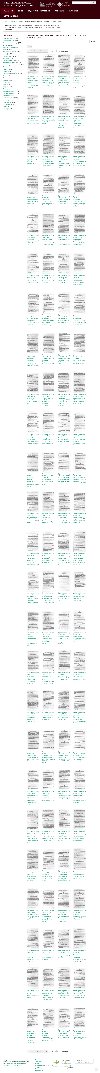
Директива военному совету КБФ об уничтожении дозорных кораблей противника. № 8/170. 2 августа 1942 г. (79, 319)
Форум (5, 87)
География (6, 54)
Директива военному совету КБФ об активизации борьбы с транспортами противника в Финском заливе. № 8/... (64, 241)
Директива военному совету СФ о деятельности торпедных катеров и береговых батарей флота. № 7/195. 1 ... (48, 518)
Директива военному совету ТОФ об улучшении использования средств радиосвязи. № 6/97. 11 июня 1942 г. (48, 916)
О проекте (59, 11)
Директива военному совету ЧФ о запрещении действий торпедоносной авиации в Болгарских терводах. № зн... (33, 1036)
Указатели (8, 11)
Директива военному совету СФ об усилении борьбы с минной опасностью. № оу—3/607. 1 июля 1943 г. (33, 756)
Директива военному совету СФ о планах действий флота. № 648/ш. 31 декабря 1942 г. (64, 596)
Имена (5, 49)
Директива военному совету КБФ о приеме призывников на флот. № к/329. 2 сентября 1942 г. (64, 199)
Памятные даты (7, 56)
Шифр (5, 69)
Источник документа (9, 91)
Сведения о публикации (10, 73)
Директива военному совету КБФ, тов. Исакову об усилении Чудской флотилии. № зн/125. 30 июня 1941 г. (64, 438)
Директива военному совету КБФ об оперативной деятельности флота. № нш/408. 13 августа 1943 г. (79, 279)
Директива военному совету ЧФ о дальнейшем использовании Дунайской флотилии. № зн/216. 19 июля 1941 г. (79, 955)
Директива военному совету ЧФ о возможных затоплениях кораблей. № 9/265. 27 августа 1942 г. (48, 954)
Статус (5, 82)
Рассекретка (7, 109)
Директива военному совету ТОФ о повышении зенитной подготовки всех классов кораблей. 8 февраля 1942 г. (79, 835)
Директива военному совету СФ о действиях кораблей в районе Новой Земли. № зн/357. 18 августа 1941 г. (33, 518)
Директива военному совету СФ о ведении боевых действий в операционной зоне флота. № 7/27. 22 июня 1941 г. (64, 478)
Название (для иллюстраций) (11, 65)
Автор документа (8, 60)
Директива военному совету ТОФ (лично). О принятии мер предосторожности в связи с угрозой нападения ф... (79, 756)
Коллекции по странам (10, 51)
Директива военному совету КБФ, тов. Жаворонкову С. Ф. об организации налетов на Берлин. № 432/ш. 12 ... (79, 398)
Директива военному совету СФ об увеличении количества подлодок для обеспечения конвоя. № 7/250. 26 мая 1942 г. (79, 718)
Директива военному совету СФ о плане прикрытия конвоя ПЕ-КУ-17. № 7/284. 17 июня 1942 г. (79, 596)
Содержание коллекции (39, 11)
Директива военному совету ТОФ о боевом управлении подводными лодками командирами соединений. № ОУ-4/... (33, 798)
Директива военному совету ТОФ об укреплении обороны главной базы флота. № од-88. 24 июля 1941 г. (33, 915)
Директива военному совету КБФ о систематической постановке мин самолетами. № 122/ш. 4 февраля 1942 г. (48, 240)
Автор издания (7, 95)
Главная (5, 21)
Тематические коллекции (10, 43)
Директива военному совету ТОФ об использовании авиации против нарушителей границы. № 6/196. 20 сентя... (64, 876)
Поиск (20, 11)
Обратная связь (11, 16)
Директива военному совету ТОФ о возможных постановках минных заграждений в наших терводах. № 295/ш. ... (48, 797)
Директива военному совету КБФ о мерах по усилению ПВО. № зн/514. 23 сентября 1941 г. (33, 159)
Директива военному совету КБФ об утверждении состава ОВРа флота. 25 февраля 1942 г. (33, 398)
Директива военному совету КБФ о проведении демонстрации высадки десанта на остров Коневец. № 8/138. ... (79, 201)
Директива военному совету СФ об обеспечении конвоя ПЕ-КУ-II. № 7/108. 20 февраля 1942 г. (64, 715)
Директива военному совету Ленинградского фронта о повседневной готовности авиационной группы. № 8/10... (33, 480)
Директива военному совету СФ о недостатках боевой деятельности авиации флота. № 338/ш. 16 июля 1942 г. (64, 558)
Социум (5, 80)
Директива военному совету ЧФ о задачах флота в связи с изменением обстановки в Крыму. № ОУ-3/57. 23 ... (48, 994)
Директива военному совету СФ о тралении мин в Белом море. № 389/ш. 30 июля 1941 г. (64, 675)
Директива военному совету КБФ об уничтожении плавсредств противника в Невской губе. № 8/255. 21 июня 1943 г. (33, 361)
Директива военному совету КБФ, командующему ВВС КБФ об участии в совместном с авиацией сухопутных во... (48, 399)
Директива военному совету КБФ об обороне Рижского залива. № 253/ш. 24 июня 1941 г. (48, 278)
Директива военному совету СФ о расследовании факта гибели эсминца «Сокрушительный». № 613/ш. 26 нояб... (48, 677)
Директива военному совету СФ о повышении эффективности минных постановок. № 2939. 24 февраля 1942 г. (48, 638)
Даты (4, 76)
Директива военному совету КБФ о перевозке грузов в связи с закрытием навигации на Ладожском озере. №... (33, 201)
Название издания (8, 98)
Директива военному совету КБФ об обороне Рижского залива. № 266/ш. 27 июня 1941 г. (64, 278)
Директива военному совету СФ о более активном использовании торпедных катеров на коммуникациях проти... (48, 479)
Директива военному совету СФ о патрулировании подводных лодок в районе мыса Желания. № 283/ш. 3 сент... (33, 598)
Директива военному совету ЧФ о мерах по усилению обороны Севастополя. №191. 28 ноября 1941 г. (79, 1034)
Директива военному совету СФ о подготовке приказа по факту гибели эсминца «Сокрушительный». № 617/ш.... (64, 638)
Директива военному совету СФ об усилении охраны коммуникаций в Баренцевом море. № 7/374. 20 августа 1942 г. (48, 757)
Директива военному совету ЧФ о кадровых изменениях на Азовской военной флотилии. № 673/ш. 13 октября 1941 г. (48, 1035)
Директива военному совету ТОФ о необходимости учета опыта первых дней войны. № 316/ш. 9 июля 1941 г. (48, 835)
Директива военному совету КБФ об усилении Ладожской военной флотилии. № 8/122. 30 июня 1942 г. (64, 359)
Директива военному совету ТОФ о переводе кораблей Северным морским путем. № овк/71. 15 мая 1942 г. (64, 835)
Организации (7, 78)
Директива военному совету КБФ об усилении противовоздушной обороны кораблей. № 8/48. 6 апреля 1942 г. (79, 360)
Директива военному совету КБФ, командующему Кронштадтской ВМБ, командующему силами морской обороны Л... (64, 399)
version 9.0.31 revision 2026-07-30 (84, 1061)
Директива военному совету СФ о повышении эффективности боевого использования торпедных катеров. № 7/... (33, 639)
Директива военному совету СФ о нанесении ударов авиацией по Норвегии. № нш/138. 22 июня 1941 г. (48, 557)
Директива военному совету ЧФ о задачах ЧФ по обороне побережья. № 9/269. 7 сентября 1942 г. (79, 993)
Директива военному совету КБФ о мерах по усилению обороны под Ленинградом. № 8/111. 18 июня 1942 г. (79, 121)
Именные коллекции (9, 47)
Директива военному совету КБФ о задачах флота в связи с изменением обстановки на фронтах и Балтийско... (64, 121)
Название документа (9, 62)
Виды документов (8, 89)
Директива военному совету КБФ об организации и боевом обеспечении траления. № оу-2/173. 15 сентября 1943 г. (48, 320)
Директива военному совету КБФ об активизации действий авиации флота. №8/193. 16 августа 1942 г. (79, 240)
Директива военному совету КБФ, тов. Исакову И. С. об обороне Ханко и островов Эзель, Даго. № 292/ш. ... (48, 438)
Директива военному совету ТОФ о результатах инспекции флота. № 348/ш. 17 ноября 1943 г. (48, 875)
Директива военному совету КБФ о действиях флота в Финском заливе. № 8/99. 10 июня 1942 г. (33, 119)
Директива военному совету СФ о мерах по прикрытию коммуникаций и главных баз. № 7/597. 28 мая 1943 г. (64, 518)
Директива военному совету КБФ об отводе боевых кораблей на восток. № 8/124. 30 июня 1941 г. (64, 319)
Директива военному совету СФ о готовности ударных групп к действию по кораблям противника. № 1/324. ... (79, 479)
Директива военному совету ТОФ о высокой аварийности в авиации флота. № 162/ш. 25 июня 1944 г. (64, 796)
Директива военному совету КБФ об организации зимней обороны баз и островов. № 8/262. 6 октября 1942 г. (33, 319)
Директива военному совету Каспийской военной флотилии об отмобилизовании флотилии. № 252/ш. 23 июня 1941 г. (48, 81)
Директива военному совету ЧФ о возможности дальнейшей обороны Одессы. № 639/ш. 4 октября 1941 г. (79, 915)
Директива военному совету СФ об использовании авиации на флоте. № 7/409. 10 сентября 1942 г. (79, 676)
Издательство (7, 102)
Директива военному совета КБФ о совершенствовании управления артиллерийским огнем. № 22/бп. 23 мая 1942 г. (33, 82)
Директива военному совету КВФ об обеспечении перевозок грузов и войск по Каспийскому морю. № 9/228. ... (79, 439)
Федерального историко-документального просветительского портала (15, 1064)
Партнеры (73, 11)
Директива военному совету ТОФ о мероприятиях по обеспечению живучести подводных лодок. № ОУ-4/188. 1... (79, 797)
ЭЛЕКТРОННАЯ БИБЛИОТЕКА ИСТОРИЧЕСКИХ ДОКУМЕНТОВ (18, 4)
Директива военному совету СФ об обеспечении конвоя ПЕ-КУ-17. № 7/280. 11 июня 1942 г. (48, 715)
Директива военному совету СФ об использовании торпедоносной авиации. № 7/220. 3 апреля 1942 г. (33, 716)
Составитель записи (9, 93)
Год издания (6, 104)
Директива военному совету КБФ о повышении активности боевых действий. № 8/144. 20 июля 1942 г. (48, 200)
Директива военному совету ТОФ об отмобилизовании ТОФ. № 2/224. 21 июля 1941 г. (79, 874)
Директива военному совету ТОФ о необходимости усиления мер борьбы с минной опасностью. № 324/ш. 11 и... (33, 836)
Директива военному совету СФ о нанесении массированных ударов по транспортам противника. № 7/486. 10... (33, 559)
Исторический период (9, 41)
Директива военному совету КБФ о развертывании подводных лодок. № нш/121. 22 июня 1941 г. (33, 240)
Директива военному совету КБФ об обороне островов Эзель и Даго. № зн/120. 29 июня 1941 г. (33, 279)
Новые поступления (9, 38)
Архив (5, 71)
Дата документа (8, 67)
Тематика (20, 21)
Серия (5, 106)
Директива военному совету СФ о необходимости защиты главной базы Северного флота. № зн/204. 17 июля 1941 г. (79, 558)
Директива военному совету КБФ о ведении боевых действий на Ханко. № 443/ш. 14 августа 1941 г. (64, 81)
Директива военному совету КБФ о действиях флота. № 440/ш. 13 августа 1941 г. (48, 119)
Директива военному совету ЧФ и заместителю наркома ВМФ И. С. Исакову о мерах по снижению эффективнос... (64, 916)
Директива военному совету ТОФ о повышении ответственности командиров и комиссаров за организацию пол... (33, 876)
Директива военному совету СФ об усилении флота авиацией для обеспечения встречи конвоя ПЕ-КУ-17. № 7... (64, 757)
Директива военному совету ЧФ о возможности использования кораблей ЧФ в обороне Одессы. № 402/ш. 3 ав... (33, 955)
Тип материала (7, 58)
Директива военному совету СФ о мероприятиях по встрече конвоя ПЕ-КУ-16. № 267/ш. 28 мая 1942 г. (79, 518)
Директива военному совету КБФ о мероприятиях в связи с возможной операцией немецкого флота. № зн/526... (48, 160)
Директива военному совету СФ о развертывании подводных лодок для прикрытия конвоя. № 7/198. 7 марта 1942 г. (33, 677)
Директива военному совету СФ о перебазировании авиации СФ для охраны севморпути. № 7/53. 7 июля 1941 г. (48, 598)
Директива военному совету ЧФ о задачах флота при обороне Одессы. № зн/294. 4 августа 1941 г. (64, 993)
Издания (5, 84)
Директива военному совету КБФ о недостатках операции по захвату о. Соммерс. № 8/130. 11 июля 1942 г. (79, 161)
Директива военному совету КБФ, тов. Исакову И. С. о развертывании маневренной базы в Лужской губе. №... (33, 438)
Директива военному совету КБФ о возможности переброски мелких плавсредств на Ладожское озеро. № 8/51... (79, 82)
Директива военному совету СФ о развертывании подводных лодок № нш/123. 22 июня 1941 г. (79, 637)
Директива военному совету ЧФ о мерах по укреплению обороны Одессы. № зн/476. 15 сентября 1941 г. (64, 1034)
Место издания (7, 100)
